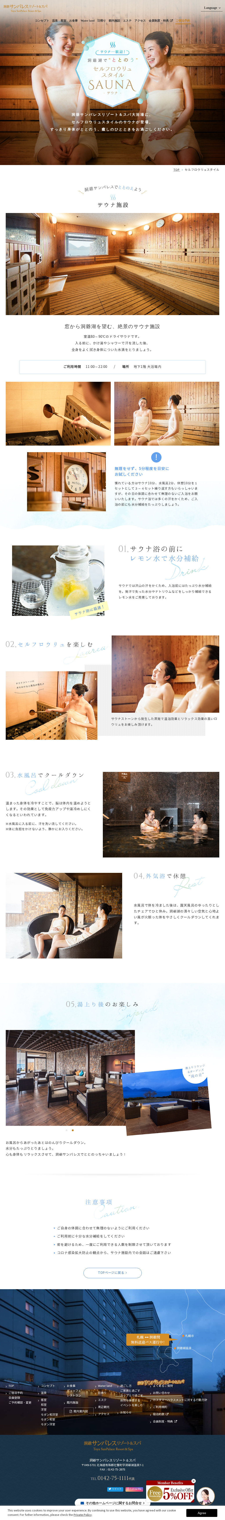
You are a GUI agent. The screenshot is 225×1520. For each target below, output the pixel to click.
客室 (63, 20)
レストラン (74, 1395)
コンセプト (42, 20)
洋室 (44, 1410)
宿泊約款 (158, 1414)
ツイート (117, 1489)
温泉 (55, 20)
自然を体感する (130, 1400)
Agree (202, 1513)
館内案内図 (81, 1411)
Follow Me (135, 1489)
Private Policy (83, 1515)
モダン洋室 (48, 1424)
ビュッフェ (74, 1391)
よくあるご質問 (163, 1386)
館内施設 (114, 20)
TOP (177, 170)
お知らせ (126, 1412)
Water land (87, 20)
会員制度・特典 (159, 20)
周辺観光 (103, 1407)
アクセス (140, 20)
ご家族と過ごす (130, 1391)
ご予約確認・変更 (20, 1402)
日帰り (101, 20)
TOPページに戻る (111, 1273)
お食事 (73, 20)
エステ (127, 20)
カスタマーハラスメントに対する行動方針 (180, 1400)
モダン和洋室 (49, 1415)
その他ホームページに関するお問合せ (114, 1503)
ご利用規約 (160, 1407)
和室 (44, 1405)
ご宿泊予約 (183, 20)
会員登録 (14, 1398)
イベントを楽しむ (131, 1405)
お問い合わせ (161, 1393)
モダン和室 (48, 1419)
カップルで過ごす (131, 1395)
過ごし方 (126, 1386)
